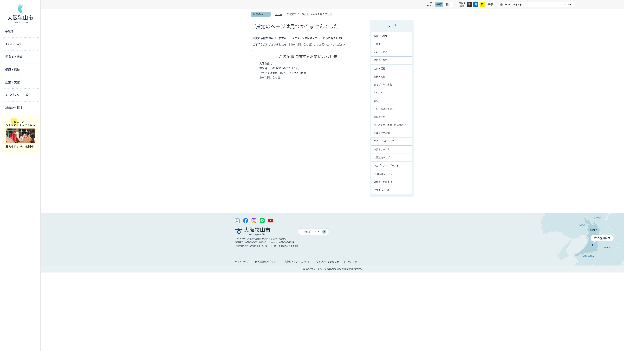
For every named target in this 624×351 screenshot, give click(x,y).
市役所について (312, 231)
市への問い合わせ (269, 77)
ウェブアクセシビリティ (328, 261)
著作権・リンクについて (297, 261)
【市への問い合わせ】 (301, 44)
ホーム (278, 14)
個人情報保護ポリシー (266, 261)
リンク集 (352, 261)
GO (570, 4)
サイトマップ (241, 261)
